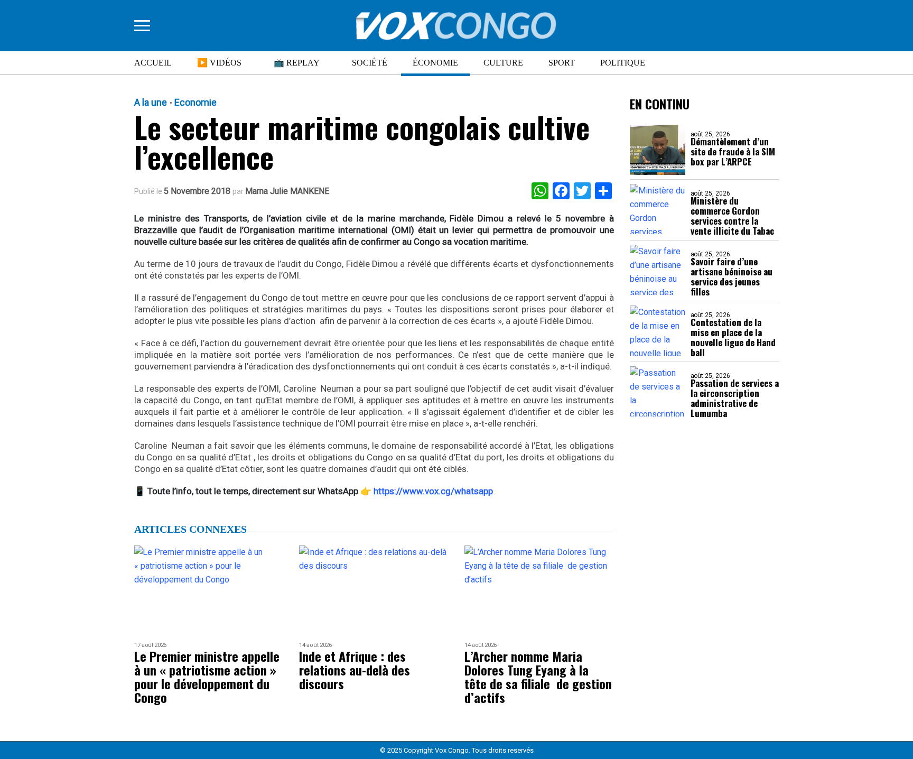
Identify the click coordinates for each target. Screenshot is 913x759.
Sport (561, 62)
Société (369, 62)
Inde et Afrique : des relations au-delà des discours (354, 669)
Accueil (153, 62)
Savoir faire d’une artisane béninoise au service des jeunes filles (731, 276)
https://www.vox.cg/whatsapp (433, 491)
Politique (622, 62)
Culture (503, 62)
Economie (195, 102)
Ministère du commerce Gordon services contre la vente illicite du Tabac (732, 216)
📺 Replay (297, 62)
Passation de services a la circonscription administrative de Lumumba (735, 398)
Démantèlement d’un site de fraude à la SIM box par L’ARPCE (733, 151)
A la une (150, 102)
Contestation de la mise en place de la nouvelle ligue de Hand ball (733, 337)
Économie (435, 62)
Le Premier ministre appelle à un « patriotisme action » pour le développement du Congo (207, 676)
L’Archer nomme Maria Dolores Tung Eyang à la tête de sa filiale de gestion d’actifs (538, 676)
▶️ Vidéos (219, 62)
